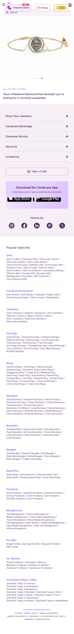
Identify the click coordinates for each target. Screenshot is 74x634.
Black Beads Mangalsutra (41, 519)
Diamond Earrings (31, 337)
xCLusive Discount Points (53, 616)
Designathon (53, 297)
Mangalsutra (14, 510)
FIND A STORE (39, 171)
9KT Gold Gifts (41, 276)
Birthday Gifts (36, 264)
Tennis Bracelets (52, 432)
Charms (21, 315)
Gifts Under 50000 (37, 262)
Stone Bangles (52, 456)
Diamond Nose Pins (47, 474)
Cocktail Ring (13, 378)
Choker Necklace (55, 402)
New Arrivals (12, 294)
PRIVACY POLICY (31, 613)
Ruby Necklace (37, 402)
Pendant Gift (28, 273)
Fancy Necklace (14, 413)
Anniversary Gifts (54, 264)
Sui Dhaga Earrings (16, 345)
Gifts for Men (13, 259)
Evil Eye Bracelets (33, 432)
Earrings (11, 333)
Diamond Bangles (31, 453)
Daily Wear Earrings (50, 348)
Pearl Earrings (45, 342)
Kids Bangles (48, 453)
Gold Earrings (13, 337)
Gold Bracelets (13, 429)
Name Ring (52, 375)
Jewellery (12, 309)
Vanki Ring (11, 375)
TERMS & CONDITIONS (48, 613)
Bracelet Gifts (43, 273)
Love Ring (27, 378)
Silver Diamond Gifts (16, 279)
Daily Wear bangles (16, 456)
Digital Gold (53, 294)
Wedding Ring (47, 372)
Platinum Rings (44, 366)
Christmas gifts (29, 259)
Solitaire (28, 313)
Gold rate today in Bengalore (21, 589)
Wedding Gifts (13, 276)
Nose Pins (12, 470)
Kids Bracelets (52, 429)
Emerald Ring (38, 375)
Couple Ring (32, 372)
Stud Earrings (29, 342)
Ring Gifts (27, 276)
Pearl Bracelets (14, 432)
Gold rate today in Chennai (20, 583)
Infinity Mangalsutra (16, 528)
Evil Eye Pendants (15, 495)
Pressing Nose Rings (30, 477)
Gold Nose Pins (27, 474)
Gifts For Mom (13, 270)
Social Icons (20, 202)
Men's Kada (12, 546)
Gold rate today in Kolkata (20, 600)
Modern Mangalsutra (16, 517)
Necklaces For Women (17, 408)
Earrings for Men (31, 544)
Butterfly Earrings (15, 351)
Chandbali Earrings (37, 345)
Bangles (11, 449)
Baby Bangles (13, 459)
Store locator (37, 297)
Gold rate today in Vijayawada (22, 597)
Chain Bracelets (14, 435)
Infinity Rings (56, 378)
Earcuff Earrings (56, 345)
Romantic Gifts (13, 267)
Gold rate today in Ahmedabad (52, 600)
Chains (47, 315)
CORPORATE (34, 616)
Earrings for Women (36, 562)
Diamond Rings (14, 366)
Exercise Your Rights (17, 616)
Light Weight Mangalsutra (19, 525)
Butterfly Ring (41, 378)
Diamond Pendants (32, 493)
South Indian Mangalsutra (42, 517)
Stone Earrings (31, 348)
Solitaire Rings (13, 369)
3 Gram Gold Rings (45, 381)
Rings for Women (15, 562)
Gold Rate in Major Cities (21, 579)
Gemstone (40, 313)
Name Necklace (56, 408)
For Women (13, 558)
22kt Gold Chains (54, 413)
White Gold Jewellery (17, 321)
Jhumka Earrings (49, 339)
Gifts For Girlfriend (32, 270)
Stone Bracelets (51, 435)
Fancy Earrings (13, 348)
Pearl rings (12, 381)
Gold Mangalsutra (15, 514)
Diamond (17, 313)
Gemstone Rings (31, 369)
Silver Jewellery (14, 318)
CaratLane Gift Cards (17, 264)
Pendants (12, 489)
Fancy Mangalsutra (16, 519)
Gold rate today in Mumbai (20, 592)
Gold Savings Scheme (17, 297)
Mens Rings (47, 369)
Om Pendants (51, 495)
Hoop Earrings (13, 342)
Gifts (9, 255)
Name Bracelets (33, 435)
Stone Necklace (14, 410)
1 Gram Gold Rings (36, 384)
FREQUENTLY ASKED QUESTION (37, 619)
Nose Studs (12, 477)
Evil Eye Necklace (33, 405)
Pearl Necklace (14, 405)
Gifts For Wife (13, 273)
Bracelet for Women (16, 565)
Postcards (40, 294)
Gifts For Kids (30, 267)
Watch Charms (34, 315)
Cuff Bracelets (13, 437)
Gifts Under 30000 (16, 262)
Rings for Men (13, 544)
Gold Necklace (13, 399)
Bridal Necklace (54, 410)
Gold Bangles (13, 453)
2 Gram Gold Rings (15, 384)
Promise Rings (27, 381)
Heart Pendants (35, 498)
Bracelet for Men (50, 544)
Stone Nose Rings (52, 477)
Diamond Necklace (33, 399)
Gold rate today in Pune (47, 595)
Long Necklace (38, 408)
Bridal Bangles (35, 456)
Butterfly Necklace (34, 410)
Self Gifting (27, 294)
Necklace (12, 395)
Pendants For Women (17, 568)
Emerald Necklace (34, 413)
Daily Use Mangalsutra (45, 525)
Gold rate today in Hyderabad (21, 586)
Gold (8, 313)
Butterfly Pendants (15, 498)
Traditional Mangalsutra (52, 522)
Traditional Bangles (32, 459)
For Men (11, 540)
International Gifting (53, 270)
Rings (9, 363)
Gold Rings (29, 366)
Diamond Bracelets (32, 429)
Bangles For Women (38, 565)
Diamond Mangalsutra (37, 514)
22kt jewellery (54, 313)
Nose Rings (12, 474)
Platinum (10, 315)
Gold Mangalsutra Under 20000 (22, 522)
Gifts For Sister (46, 267)
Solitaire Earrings (50, 337)
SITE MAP (18, 613)
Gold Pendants (13, 493)
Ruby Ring (24, 375)
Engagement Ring (15, 372)
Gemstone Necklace (16, 402)
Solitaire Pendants (54, 493)
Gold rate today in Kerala (19, 595)
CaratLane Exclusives (19, 290)
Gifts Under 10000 (49, 259)
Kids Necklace (52, 399)
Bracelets (12, 425)
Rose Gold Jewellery (35, 318)
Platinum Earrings (15, 339)
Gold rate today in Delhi (48, 592)
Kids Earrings (32, 339)
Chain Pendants (35, 495)
